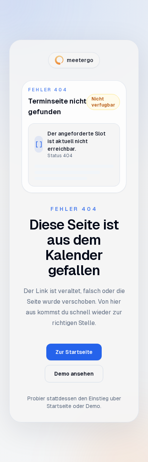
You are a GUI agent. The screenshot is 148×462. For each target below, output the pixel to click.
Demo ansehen (74, 374)
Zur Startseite (74, 352)
